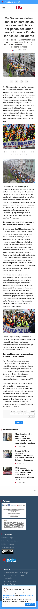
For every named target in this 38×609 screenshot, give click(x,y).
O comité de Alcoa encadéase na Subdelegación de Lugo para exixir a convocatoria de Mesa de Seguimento (25, 455)
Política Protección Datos (10, 541)
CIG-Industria (30, 411)
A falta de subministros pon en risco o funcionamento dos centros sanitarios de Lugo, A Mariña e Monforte (25, 438)
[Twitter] (8, 584)
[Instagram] (11, 584)
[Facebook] (5, 584)
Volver (19, 422)
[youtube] (14, 584)
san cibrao (31, 416)
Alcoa (18, 411)
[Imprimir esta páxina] (26, 81)
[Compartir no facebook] (16, 81)
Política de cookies (8, 544)
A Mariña (13, 411)
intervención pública (29, 413)
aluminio (23, 411)
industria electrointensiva (17, 413)
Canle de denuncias (8, 547)
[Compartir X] (11, 81)
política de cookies (9, 595)
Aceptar (30, 604)
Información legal (7, 538)
